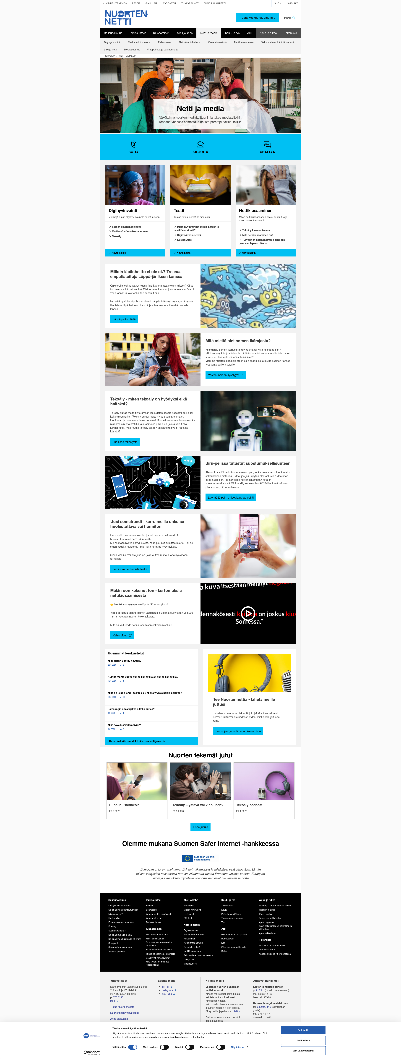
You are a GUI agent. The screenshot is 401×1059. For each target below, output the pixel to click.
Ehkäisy (112, 926)
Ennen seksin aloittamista (121, 922)
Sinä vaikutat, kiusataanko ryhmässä (159, 944)
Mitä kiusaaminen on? (157, 934)
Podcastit (169, 3)
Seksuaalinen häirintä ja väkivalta (124, 938)
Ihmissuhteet (153, 900)
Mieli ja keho (191, 900)
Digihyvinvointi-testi (189, 235)
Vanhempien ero (154, 918)
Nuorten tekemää (115, 3)
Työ (223, 922)
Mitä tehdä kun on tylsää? (234, 934)
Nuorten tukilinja (267, 909)
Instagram (167, 990)
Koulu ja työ (228, 900)
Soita (134, 151)
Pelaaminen (189, 938)
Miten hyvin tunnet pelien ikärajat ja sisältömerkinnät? (196, 228)
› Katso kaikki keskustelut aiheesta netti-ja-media (136, 741)
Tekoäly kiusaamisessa (256, 230)
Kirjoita (200, 151)
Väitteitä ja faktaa (116, 951)
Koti (223, 942)
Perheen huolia (153, 922)
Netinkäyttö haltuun (193, 942)
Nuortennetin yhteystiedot (124, 1013)
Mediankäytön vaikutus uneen (129, 231)
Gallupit (151, 3)
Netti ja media (127, 55)
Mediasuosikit (190, 963)
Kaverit (149, 905)
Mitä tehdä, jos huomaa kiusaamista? (157, 963)
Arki (223, 929)
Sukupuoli (113, 943)
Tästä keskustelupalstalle (257, 17)
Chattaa (267, 151)
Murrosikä (189, 905)
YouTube (167, 994)
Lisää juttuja (200, 827)
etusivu (110, 55)
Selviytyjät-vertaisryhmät (158, 957)
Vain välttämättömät (303, 1050)
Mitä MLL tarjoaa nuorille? (272, 945)
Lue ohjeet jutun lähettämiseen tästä (238, 731)
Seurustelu (151, 909)
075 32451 (119, 997)
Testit (136, 3)
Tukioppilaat (190, 3)
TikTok (165, 986)
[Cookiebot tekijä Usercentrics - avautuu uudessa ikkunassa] (91, 1053)
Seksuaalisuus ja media (120, 934)
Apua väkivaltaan (267, 933)
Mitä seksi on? (115, 913)
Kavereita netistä (192, 947)
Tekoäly (116, 236)
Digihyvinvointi (191, 930)
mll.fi (112, 1000)
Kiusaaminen (154, 929)
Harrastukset (227, 938)
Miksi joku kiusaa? (155, 938)
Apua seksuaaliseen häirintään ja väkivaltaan (275, 927)
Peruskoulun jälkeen (231, 913)
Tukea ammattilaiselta (270, 918)
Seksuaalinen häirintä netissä (198, 955)
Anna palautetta (215, 3)
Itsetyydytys (114, 918)
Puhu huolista (266, 913)
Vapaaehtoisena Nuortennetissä (275, 953)
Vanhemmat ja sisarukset (158, 913)
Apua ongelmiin (266, 922)
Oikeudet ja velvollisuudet (234, 947)
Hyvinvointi (189, 913)
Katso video (120, 635)
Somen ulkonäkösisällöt (126, 226)
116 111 (260, 990)
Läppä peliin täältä (124, 319)
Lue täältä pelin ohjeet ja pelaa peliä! (231, 497)
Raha (224, 951)
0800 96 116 (264, 1007)
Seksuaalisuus (117, 900)
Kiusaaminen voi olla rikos (159, 949)
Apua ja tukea (267, 900)
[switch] (164, 1047)
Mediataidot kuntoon (194, 934)
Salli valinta (303, 1040)
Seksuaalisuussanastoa (120, 947)
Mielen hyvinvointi (192, 909)
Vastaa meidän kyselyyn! (224, 375)
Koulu (224, 909)
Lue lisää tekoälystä (125, 442)
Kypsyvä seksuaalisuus (119, 905)
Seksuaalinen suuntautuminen (123, 909)
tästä (235, 1011)
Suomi (278, 3)
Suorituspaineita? (117, 930)
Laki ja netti (189, 959)
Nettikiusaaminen (192, 951)
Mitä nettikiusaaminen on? (257, 235)
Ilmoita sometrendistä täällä (130, 569)
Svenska (292, 3)
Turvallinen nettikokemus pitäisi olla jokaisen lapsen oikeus (262, 241)
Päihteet (188, 918)
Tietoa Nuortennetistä (122, 1007)
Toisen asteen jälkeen (232, 918)
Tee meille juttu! (267, 949)
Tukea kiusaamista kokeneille (160, 953)
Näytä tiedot (237, 1047)
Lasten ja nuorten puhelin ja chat (275, 905)
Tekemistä (265, 939)
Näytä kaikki (118, 252)
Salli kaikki (303, 1030)
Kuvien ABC (184, 239)
